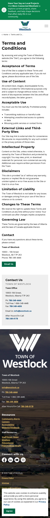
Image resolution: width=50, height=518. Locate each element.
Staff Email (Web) (10, 437)
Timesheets (7, 443)
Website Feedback (11, 427)
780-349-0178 (11, 318)
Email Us (8, 264)
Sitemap (5, 483)
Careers (5, 421)
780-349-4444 (15, 300)
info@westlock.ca (22, 311)
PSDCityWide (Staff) (11, 446)
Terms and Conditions (11, 488)
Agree (9, 511)
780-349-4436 (15, 306)
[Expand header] (46, 26)
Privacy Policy (8, 478)
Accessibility (8, 424)
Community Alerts (11, 419)
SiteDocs (6, 440)
